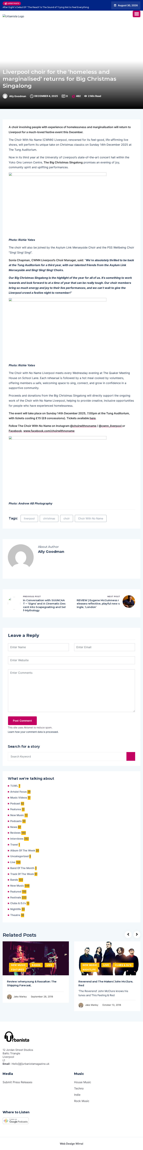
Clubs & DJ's (18, 903)
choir (66, 518)
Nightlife (15, 909)
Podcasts (16, 821)
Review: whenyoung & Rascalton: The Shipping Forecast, (32, 983)
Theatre (15, 915)
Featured (15, 891)
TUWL (14, 785)
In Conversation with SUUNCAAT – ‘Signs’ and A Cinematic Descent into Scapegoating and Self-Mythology (44, 605)
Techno (79, 1088)
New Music (17, 815)
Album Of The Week (22, 850)
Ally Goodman (17, 96)
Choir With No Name (90, 518)
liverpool (29, 518)
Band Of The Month (22, 868)
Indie (77, 1094)
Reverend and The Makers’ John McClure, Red (105, 983)
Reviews (15, 832)
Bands (14, 879)
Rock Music (81, 1101)
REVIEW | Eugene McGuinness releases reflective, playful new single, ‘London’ (98, 604)
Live (12, 862)
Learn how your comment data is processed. (33, 731)
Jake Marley (20, 996)
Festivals (15, 897)
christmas (49, 518)
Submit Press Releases (17, 1082)
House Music (82, 1082)
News (13, 827)
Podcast (15, 803)
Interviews (16, 838)
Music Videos (18, 797)
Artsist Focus (18, 791)
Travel (14, 844)
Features (15, 809)
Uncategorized (19, 856)
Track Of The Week (22, 874)
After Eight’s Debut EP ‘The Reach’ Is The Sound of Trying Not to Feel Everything (46, 7)
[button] (136, 14)
